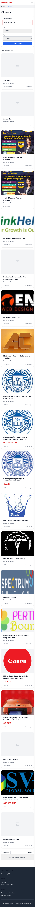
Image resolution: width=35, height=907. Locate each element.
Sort (4, 27)
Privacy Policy (6, 896)
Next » (30, 852)
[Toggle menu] (32, 2)
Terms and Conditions (8, 893)
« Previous (6, 852)
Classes (9, 6)
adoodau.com (6, 2)
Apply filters (17, 43)
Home (3, 6)
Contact (3, 882)
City (4, 35)
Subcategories (7, 18)
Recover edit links (7, 885)
